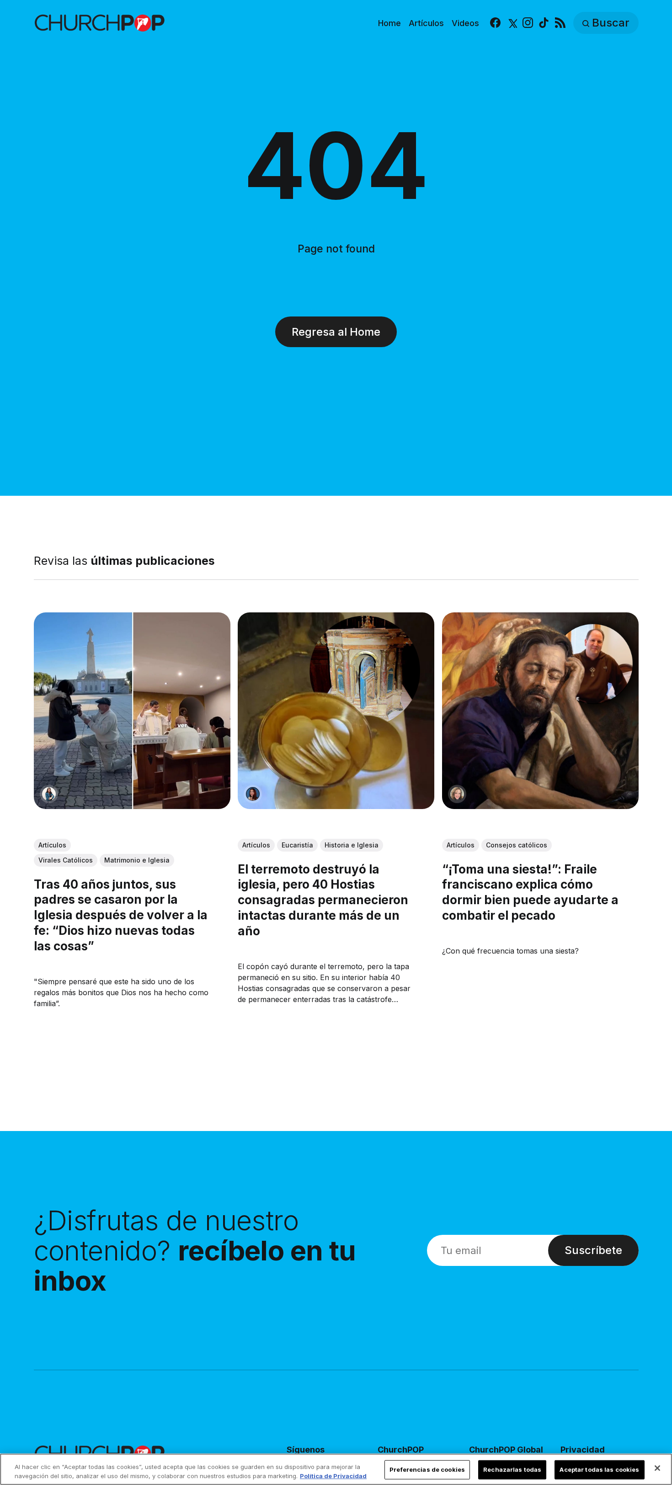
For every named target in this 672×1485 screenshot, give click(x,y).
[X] (512, 23)
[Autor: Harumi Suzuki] (49, 794)
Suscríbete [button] (593, 1250)
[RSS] (560, 23)
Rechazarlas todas (512, 1469)
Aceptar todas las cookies (599, 1469)
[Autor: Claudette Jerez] (253, 794)
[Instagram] (528, 23)
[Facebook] (495, 23)
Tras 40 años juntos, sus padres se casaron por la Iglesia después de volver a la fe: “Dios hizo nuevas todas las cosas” (121, 915)
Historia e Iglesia (352, 845)
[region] (336, 1469)
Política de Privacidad (333, 1475)
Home (389, 23)
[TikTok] (544, 23)
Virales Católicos (65, 860)
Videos (465, 23)
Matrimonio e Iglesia (137, 860)
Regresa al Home (336, 331)
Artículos (426, 23)
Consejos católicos (516, 845)
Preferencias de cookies (427, 1469)
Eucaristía (297, 845)
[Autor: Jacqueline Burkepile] (457, 794)
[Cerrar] (657, 1468)
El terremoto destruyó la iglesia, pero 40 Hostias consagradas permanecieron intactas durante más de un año (323, 900)
